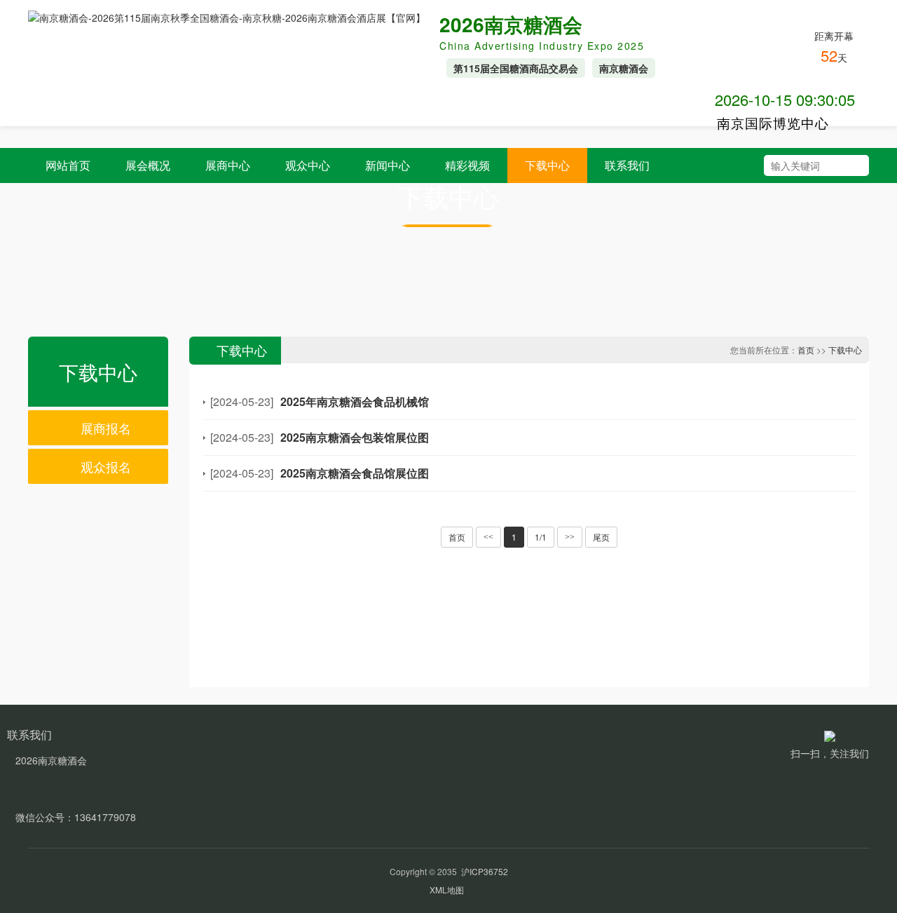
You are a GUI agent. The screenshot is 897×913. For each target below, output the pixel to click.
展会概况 (147, 165)
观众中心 (307, 165)
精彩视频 (467, 165)
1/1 (541, 537)
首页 (805, 350)
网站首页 (68, 165)
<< (488, 537)
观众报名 (104, 466)
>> (570, 537)
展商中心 (227, 165)
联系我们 (627, 165)
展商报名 (104, 428)
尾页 (601, 537)
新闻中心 (387, 165)
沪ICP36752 (484, 871)
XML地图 (447, 889)
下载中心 (547, 165)
